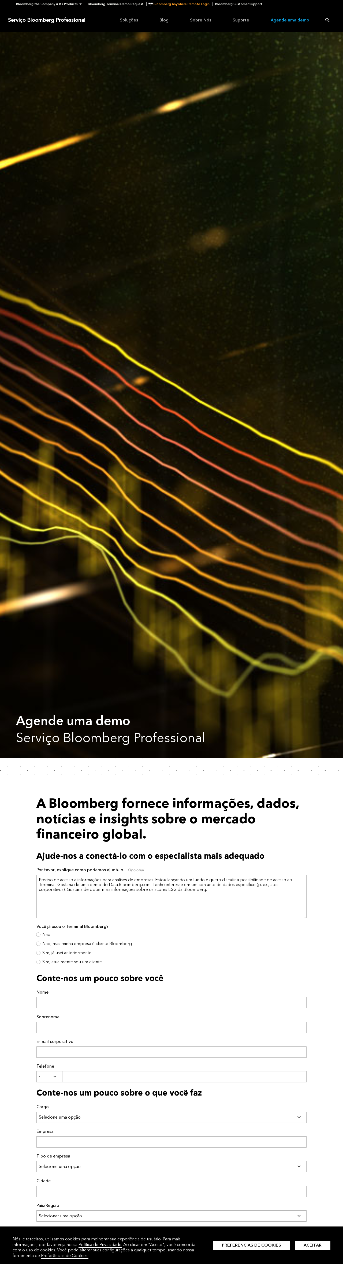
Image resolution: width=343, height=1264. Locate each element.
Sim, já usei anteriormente (66, 953)
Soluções (129, 20)
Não (46, 934)
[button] (50, 4)
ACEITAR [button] (313, 1245)
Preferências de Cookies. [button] (64, 1255)
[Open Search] (327, 20)
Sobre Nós (200, 20)
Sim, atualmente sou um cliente (72, 962)
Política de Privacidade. (100, 1244)
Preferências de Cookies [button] (251, 1245)
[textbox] (184, 1076)
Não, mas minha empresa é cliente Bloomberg (87, 943)
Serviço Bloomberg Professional (46, 20)
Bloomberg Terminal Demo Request (116, 4)
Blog (164, 20)
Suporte (241, 20)
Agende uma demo (290, 20)
